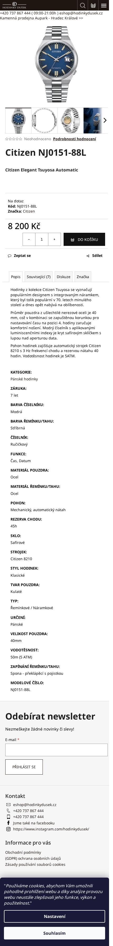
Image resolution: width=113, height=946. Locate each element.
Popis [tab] (15, 276)
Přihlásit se (24, 766)
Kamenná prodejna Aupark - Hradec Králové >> (41, 17)
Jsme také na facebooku (34, 822)
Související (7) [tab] (38, 276)
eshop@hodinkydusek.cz (81, 12)
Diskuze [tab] (63, 276)
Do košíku (88, 239)
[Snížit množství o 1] (29, 239)
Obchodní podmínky (23, 852)
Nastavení (54, 916)
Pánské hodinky (24, 378)
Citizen (29, 211)
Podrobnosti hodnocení (74, 138)
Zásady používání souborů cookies (35, 864)
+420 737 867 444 (29, 12)
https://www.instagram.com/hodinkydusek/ (51, 828)
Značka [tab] (83, 276)
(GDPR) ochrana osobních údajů (33, 858)
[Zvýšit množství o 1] (54, 239)
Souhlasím (54, 933)
